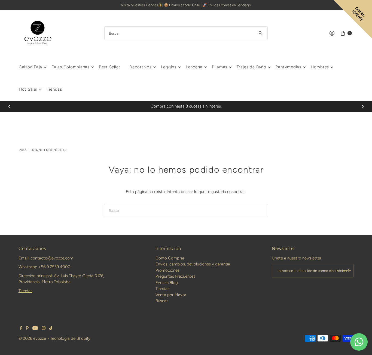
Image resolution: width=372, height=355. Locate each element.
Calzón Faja (30, 67)
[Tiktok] (50, 329)
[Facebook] (21, 329)
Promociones (167, 270)
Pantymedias (288, 67)
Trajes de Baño (251, 67)
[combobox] (185, 33)
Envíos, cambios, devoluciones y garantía (192, 264)
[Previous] (9, 106)
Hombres (320, 67)
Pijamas (219, 67)
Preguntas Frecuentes (175, 276)
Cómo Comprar (169, 258)
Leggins (168, 67)
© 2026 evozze (32, 338)
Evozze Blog (166, 282)
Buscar (161, 300)
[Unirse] (346, 270)
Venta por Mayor (170, 294)
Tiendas (54, 89)
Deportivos (140, 67)
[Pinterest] (27, 329)
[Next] (362, 106)
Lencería (194, 67)
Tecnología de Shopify (70, 338)
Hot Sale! (28, 89)
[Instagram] (43, 329)
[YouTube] (35, 329)
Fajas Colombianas (70, 67)
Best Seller (109, 67)
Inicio (22, 150)
